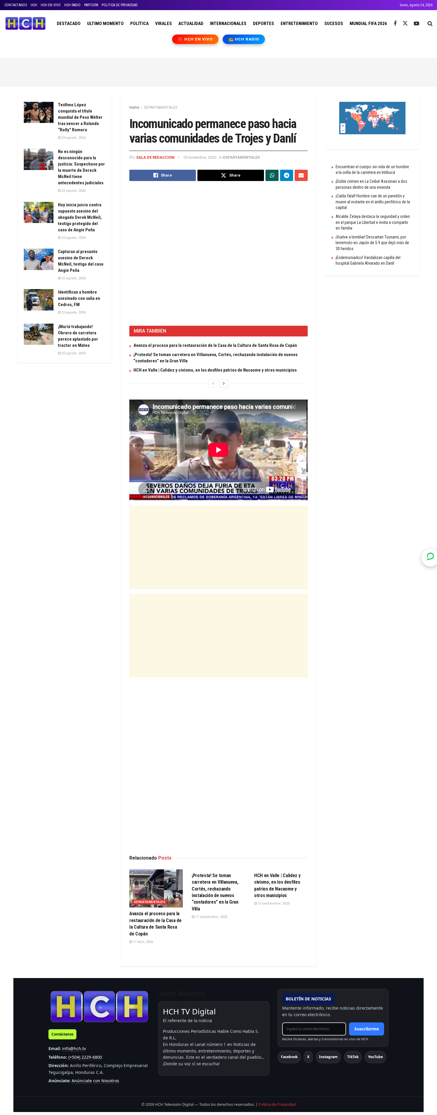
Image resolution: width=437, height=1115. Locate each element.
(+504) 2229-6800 (85, 1057)
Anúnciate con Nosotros (95, 1080)
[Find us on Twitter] (405, 23)
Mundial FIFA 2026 (368, 23)
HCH (34, 5)
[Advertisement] (218, 71)
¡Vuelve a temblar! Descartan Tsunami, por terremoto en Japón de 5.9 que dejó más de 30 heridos (372, 243)
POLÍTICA (139, 23)
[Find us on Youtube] (416, 23)
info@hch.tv (74, 1048)
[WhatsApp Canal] (430, 557)
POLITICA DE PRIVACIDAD (120, 5)
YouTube (375, 1056)
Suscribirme (366, 1029)
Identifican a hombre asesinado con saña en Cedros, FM (79, 298)
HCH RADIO (72, 5)
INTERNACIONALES (228, 23)
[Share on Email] (301, 175)
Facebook (289, 1056)
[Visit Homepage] (25, 23)
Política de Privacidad (277, 1104)
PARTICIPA (91, 5)
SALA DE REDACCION (155, 157)
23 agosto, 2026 (73, 138)
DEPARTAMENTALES (160, 107)
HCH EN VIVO (51, 5)
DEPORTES (263, 23)
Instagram (328, 1056)
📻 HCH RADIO (244, 39)
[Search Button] (430, 23)
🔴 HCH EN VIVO (195, 39)
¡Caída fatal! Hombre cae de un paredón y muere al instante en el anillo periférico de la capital (373, 202)
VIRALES (163, 23)
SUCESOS (333, 23)
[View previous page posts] (213, 383)
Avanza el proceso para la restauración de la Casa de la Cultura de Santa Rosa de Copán (215, 345)
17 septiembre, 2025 (210, 917)
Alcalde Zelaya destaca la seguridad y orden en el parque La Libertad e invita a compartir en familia (373, 222)
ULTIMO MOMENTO (105, 23)
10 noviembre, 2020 (199, 157)
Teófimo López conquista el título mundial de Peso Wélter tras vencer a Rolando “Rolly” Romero (80, 117)
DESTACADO (69, 23)
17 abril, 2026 (142, 942)
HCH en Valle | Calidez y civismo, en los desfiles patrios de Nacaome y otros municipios (215, 370)
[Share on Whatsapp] (272, 175)
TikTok (353, 1056)
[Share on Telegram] (286, 175)
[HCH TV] (99, 1006)
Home (134, 107)
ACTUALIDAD (190, 23)
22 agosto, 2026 (73, 191)
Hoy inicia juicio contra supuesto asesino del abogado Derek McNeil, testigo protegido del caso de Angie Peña (80, 217)
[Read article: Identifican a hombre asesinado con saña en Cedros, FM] (39, 300)
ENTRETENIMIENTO (299, 23)
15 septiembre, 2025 (273, 903)
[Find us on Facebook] (395, 23)
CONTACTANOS (15, 5)
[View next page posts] (223, 383)
